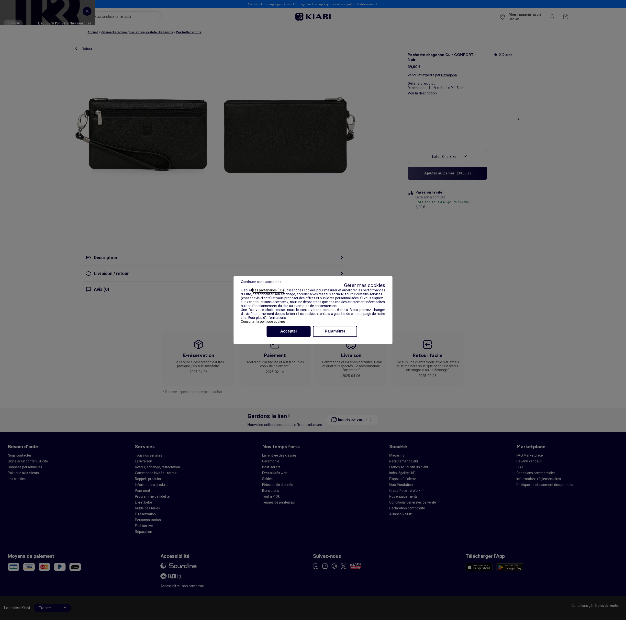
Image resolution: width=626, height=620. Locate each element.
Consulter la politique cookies (263, 321)
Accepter (288, 331)
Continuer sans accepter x (261, 282)
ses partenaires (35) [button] (268, 290)
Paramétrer (335, 331)
